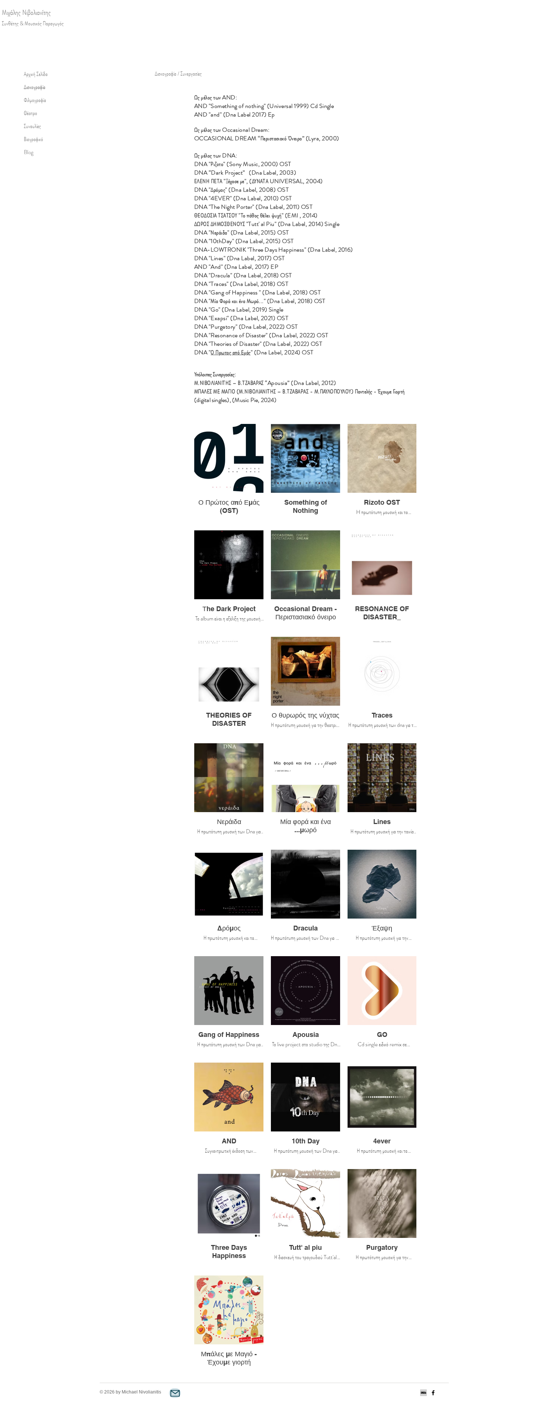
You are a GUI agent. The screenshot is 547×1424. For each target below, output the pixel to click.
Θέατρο (30, 113)
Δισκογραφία (34, 87)
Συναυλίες (32, 126)
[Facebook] (433, 1392)
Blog (28, 152)
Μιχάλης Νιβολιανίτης (26, 12)
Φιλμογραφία (35, 100)
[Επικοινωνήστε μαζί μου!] (175, 1393)
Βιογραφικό (33, 139)
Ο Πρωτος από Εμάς (230, 352)
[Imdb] (423, 1392)
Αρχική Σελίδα (36, 74)
